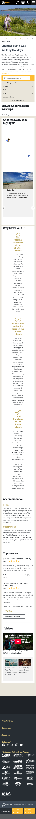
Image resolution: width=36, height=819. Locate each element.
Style (4, 90)
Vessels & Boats (8, 97)
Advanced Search (18, 100)
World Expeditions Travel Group (15, 752)
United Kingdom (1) (9, 83)
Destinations (10, 39)
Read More (5, 73)
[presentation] (4, 208)
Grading (5, 86)
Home (3, 39)
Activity (5, 93)
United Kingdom (20, 39)
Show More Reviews (12, 616)
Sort (29, 809)
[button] (7, 141)
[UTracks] (4, 2)
